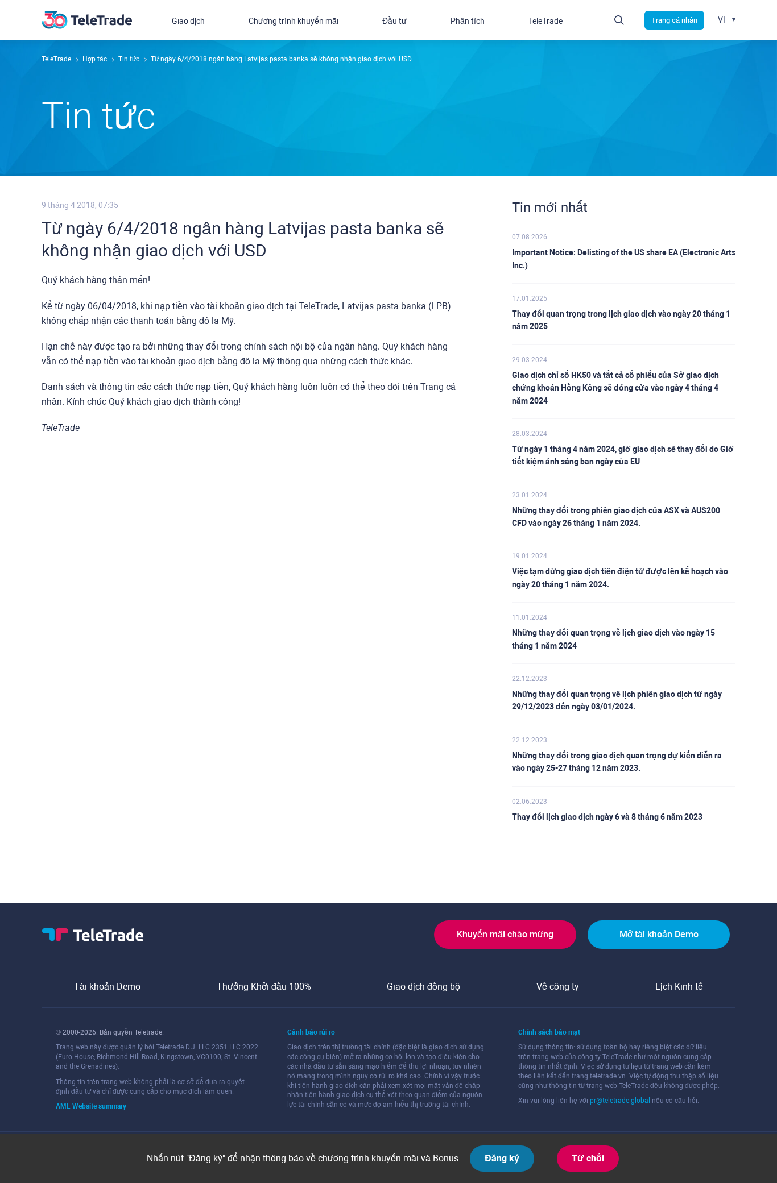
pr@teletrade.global (620, 1101)
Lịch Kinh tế (679, 986)
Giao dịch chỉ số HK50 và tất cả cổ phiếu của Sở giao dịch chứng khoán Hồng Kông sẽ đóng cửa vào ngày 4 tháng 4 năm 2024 (615, 388)
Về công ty (557, 986)
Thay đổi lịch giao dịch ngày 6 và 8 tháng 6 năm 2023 (607, 816)
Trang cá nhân (674, 20)
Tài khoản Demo (107, 986)
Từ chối (588, 1158)
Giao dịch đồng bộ (423, 986)
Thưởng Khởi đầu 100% (264, 986)
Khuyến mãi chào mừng (505, 934)
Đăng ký (502, 1158)
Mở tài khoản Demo (659, 934)
